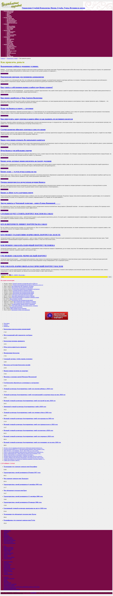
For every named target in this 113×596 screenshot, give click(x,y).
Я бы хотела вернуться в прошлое (15, 347)
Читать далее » (4, 73)
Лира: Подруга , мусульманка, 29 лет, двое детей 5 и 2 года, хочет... (21, 450)
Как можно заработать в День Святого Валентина (21, 98)
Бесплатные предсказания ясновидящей (22, 287)
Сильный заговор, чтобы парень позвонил (18, 359)
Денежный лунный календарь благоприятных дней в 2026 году (25, 406)
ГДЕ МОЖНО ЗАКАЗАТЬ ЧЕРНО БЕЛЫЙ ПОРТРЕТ (24, 256)
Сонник (8, 49)
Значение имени (10, 45)
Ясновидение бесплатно (16, 307)
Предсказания (7, 30)
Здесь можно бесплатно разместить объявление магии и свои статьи (22, 586)
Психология (9, 42)
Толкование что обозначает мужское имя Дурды (20, 514)
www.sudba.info (33, 592)
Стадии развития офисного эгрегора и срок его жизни (23, 130)
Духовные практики (11, 53)
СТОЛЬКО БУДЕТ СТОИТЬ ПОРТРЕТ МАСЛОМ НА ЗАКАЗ (27, 214)
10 (14, 275)
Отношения (6, 24)
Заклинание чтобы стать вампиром (20, 310)
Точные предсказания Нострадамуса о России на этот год (28, 285)
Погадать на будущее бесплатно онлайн (22, 294)
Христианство (10, 56)
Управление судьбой (8, 44)
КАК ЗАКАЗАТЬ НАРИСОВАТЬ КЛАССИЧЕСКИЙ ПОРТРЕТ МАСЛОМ (32, 266)
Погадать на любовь (11, 34)
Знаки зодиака (10, 32)
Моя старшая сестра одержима (18, 308)
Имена (8, 38)
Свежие (6, 324)
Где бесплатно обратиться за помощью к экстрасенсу (26, 289)
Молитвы (9, 15)
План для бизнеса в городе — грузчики (17, 108)
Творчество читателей (12, 22)
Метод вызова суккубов (16, 298)
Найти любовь (10, 28)
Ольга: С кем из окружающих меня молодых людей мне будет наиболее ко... (24, 452)
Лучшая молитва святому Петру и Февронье (23, 304)
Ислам (8, 54)
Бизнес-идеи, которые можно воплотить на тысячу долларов (26, 161)
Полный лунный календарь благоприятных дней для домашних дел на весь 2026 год (32, 442)
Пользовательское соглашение (12, 589)
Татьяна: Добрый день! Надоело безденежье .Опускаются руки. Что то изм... (24, 457)
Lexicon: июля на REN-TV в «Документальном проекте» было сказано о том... (24, 449)
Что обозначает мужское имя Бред (15, 490)
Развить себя (10, 43)
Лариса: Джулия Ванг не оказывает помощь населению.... (19, 454)
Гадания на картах (11, 31)
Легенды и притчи (11, 19)
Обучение (9, 40)
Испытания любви (11, 27)
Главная (3, 58)
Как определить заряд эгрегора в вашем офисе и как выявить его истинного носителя (37, 119)
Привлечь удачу (10, 47)
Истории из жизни (8, 17)
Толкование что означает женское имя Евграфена (20, 466)
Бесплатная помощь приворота (14, 341)
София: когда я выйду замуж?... (12, 460)
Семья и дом (10, 29)
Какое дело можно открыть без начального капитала (23, 140)
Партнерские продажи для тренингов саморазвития (22, 77)
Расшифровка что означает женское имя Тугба (19, 520)
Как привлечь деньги (11, 46)
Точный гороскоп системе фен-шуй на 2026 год (25, 283)
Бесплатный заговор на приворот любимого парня (25, 297)
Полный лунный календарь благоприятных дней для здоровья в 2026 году (29, 436)
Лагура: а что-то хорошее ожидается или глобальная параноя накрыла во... (23, 448)
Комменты (6, 326)
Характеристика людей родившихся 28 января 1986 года (23, 502)
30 (17, 275)
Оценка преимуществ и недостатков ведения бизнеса (23, 182)
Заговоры (9, 13)
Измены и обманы (11, 26)
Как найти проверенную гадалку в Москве (23, 296)
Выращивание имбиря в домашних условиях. (20, 66)
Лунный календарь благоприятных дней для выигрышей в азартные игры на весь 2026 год (34, 394)
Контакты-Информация (10, 588)
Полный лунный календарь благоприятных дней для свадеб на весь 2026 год (30, 400)
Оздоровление (10, 41)
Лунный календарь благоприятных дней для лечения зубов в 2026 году (28, 412)
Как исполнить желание (10, 584)
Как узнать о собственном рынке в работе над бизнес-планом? (27, 87)
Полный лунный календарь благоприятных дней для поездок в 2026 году (28, 430)
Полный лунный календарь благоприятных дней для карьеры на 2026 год (29, 418)
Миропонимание (10, 39)
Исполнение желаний (9, 11)
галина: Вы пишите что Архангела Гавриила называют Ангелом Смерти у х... (24, 459)
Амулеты (9, 52)
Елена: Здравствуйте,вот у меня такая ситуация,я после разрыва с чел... (22, 453)
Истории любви (10, 18)
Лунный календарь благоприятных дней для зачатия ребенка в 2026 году (28, 389)
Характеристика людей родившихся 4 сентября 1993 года (23, 484)
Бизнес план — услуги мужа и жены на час (19, 172)
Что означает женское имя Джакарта (16, 478)
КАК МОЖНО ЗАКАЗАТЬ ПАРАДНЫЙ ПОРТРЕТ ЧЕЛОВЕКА (28, 245)
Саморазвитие (7, 36)
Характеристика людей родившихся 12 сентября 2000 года (23, 496)
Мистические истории (12, 20)
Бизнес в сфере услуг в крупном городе (17, 193)
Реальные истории (11, 21)
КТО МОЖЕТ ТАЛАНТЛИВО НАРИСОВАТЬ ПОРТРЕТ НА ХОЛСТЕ (30, 235)
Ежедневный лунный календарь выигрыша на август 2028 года (25, 508)
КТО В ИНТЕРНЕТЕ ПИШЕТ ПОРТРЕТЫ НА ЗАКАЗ (24, 224)
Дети (8, 25)
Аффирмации (10, 12)
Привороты (9, 16)
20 (15, 275)
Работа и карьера (11, 48)
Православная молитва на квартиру (16, 371)
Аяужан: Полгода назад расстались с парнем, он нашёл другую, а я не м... (23, 456)
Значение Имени (8, 574)
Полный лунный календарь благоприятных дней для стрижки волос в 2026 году (31, 424)
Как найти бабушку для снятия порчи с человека (25, 305)
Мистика (9, 55)
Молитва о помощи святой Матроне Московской (20, 377)
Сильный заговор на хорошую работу (22, 290)
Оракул (8, 33)
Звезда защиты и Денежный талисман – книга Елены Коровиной (30, 203)
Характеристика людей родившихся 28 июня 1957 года (22, 472)
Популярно (7, 323)
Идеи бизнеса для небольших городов (16, 151)
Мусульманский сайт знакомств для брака (23, 286)
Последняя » (22, 275)
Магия (8, 14)
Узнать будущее (10, 35)
